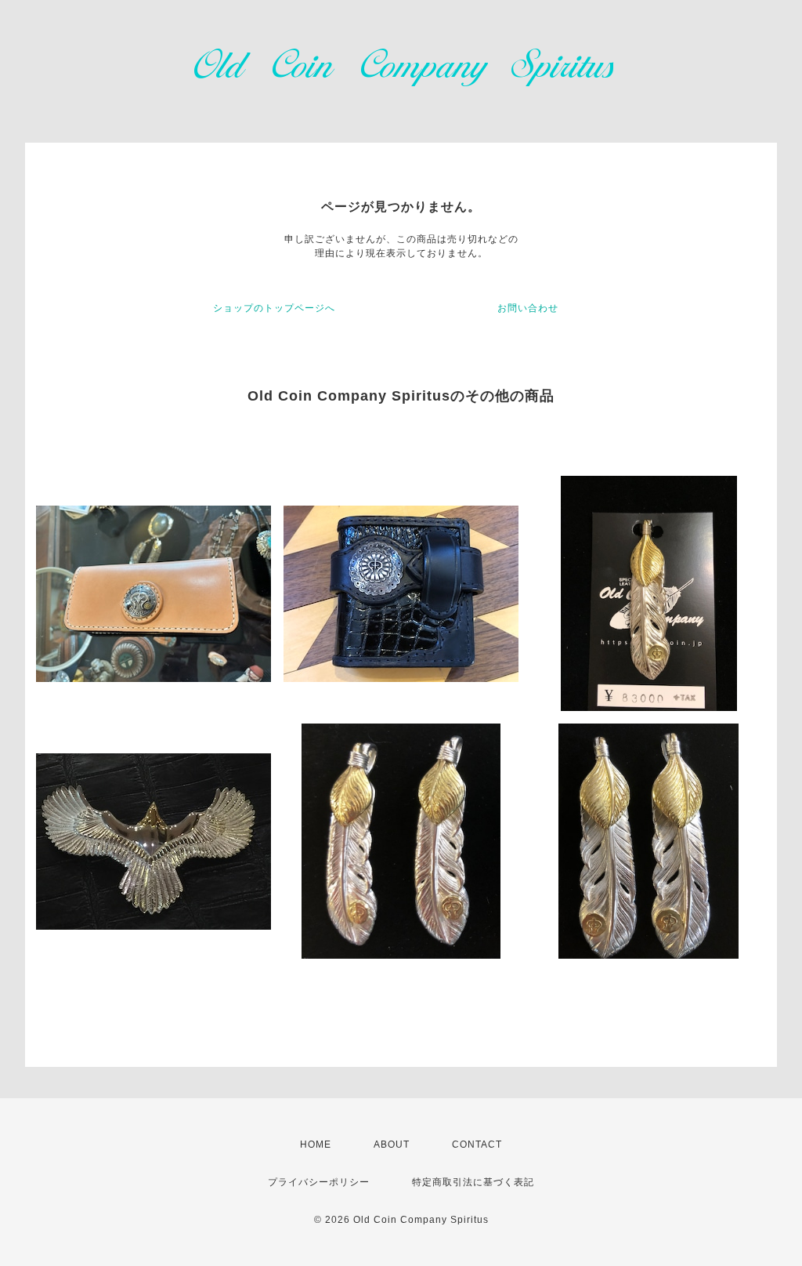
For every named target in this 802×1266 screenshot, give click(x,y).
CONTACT (477, 1144)
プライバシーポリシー (319, 1182)
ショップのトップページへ (274, 308)
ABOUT (392, 1144)
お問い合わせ (527, 308)
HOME (315, 1144)
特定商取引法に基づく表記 (473, 1182)
